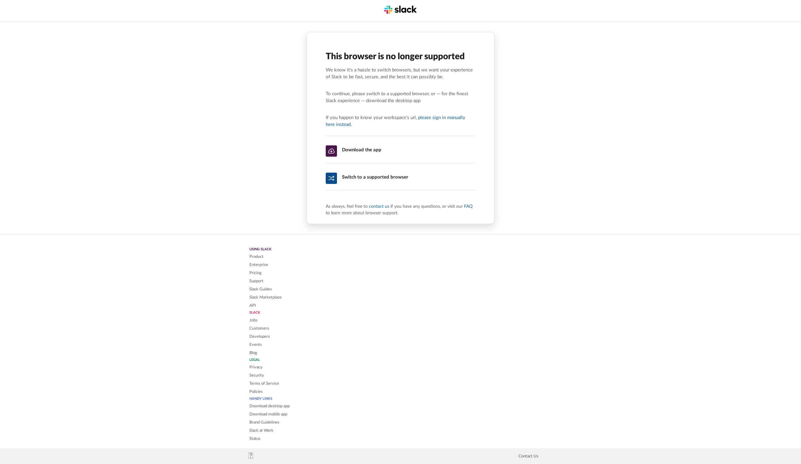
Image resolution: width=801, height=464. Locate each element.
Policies (256, 391)
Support (256, 281)
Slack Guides (260, 289)
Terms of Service (264, 383)
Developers (259, 336)
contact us (379, 206)
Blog (253, 353)
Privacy (256, 367)
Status (255, 438)
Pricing (255, 273)
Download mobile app (268, 414)
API (252, 305)
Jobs (253, 320)
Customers (259, 328)
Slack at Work (261, 430)
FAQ (468, 206)
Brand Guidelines (264, 422)
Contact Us (528, 456)
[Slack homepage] (253, 457)
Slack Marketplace (265, 297)
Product (256, 256)
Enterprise (258, 265)
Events (255, 344)
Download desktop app (269, 406)
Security (256, 375)
